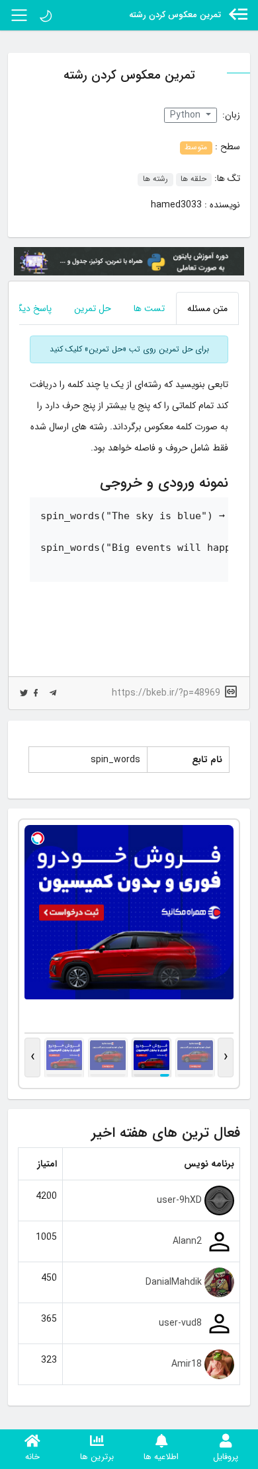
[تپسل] (37, 838)
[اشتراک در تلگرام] (53, 693)
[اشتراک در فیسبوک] (35, 693)
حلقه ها (193, 180)
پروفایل (225, 1457)
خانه (32, 1457)
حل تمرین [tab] (92, 308)
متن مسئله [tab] (207, 308)
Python (186, 115)
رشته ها (155, 180)
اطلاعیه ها (161, 1457)
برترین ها (97, 1457)
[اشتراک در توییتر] (23, 693)
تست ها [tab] (149, 308)
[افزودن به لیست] (22, 226)
